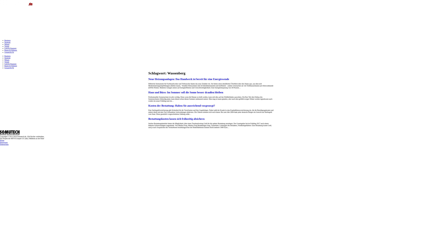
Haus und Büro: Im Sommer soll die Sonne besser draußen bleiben (185, 92)
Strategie (7, 42)
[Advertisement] (211, 22)
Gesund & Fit (9, 52)
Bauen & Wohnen (10, 50)
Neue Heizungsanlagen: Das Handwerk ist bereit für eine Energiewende (188, 79)
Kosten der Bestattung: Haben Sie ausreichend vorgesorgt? (181, 105)
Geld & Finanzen (10, 48)
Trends (6, 46)
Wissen (6, 44)
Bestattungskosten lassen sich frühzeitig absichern (176, 118)
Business (7, 40)
